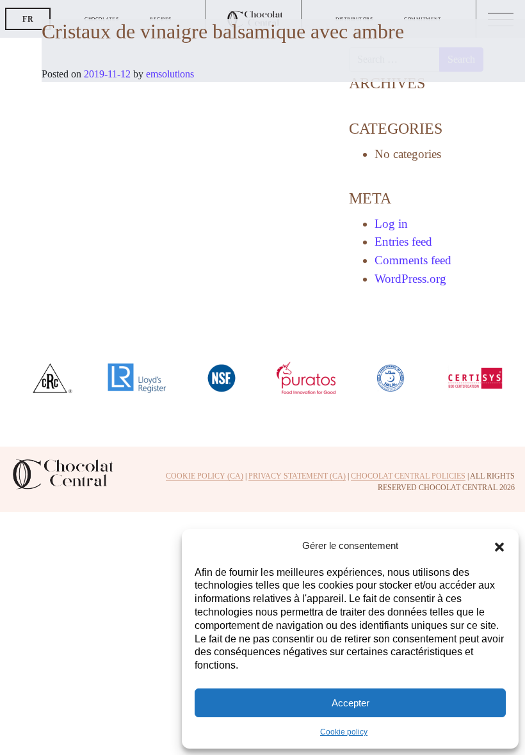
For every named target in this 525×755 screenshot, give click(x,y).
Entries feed (403, 241)
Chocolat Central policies (408, 476)
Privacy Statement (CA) (297, 476)
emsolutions (168, 73)
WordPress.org (410, 278)
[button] (499, 545)
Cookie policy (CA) (204, 476)
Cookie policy (344, 731)
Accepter (350, 702)
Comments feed (413, 260)
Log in (391, 223)
